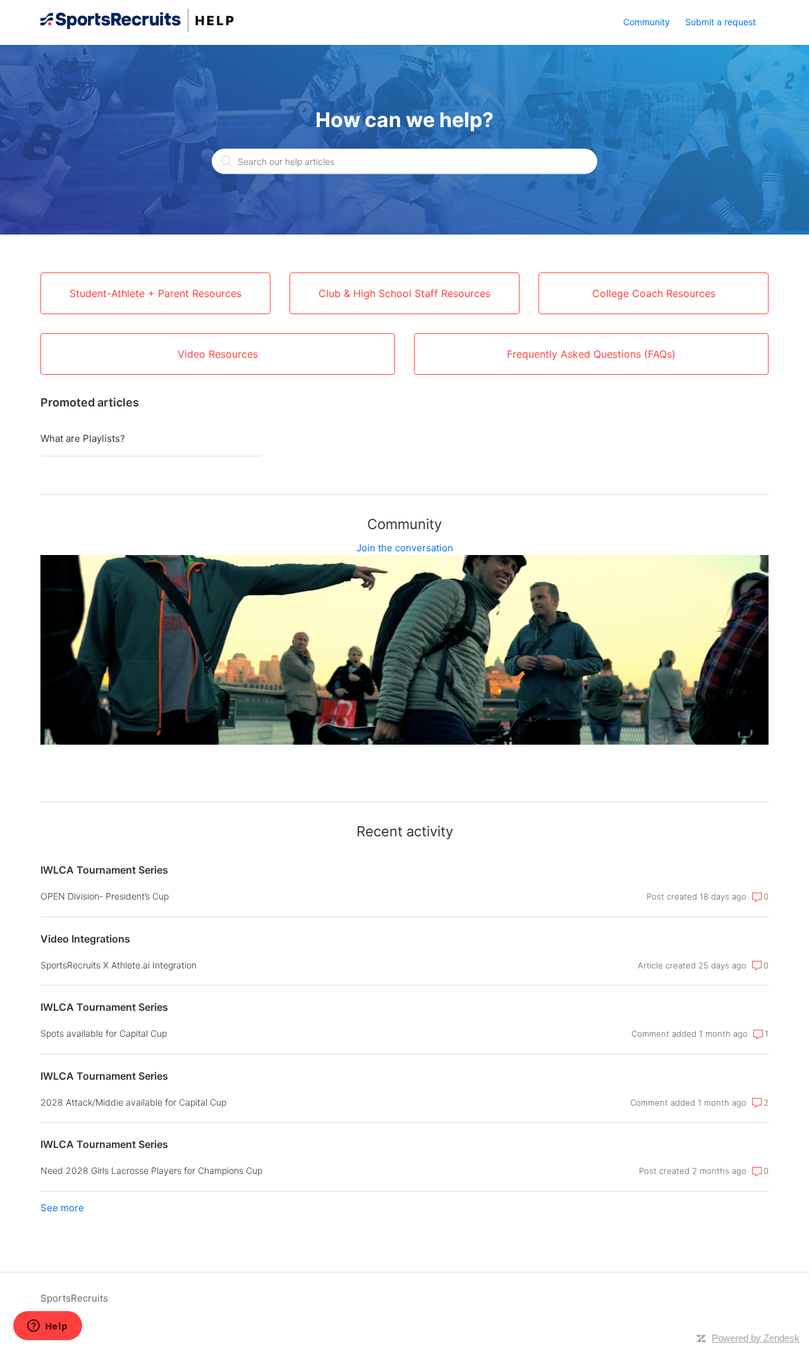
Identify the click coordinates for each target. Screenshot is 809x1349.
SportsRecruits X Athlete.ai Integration (118, 965)
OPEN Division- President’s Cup (104, 896)
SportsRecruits (74, 1298)
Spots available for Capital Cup (103, 1033)
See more (62, 1208)
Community (646, 21)
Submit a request (720, 21)
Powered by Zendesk (756, 1338)
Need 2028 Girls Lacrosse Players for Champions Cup (151, 1170)
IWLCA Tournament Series (104, 870)
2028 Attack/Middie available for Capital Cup (133, 1102)
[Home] (137, 29)
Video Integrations (85, 938)
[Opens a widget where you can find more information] (47, 1327)
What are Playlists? (82, 438)
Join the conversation (404, 548)
